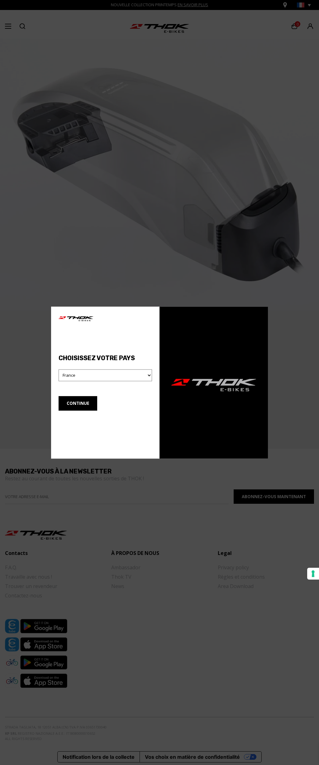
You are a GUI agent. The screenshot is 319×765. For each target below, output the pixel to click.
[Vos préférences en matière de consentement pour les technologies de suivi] (313, 574)
